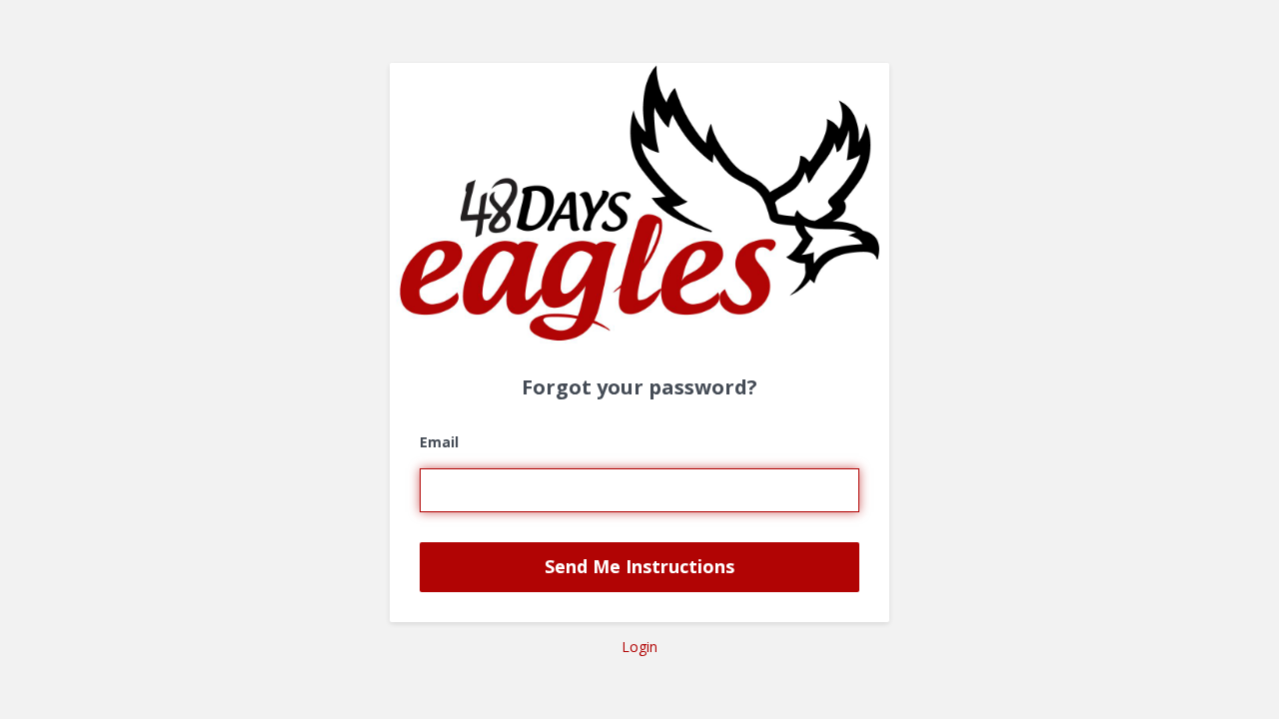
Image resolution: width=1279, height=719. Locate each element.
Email (439, 441)
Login (639, 646)
